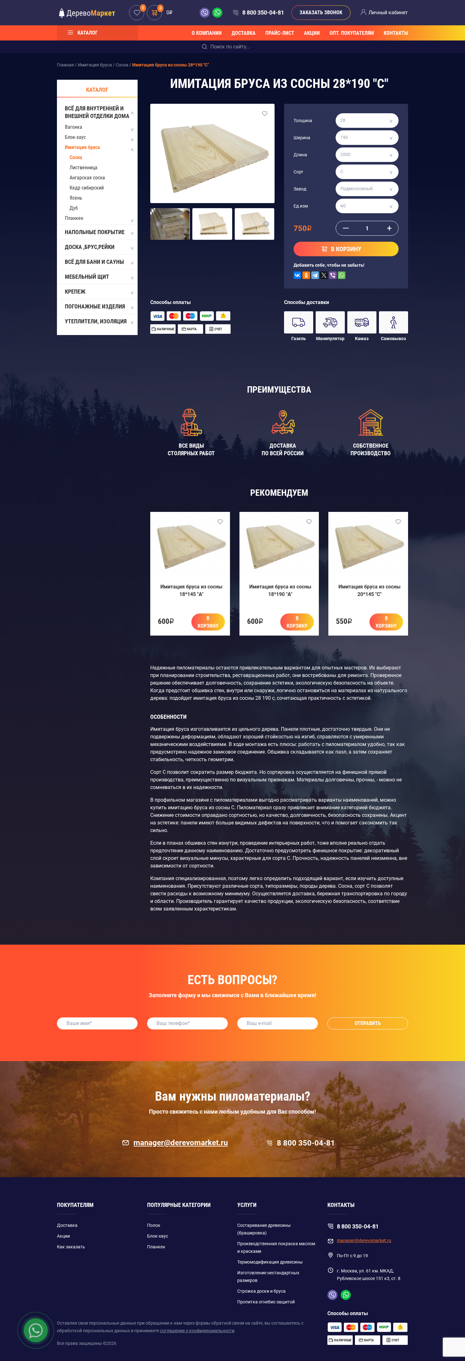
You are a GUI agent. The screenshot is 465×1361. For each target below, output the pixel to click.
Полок (153, 1225)
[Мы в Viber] (206, 13)
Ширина (302, 137)
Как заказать (71, 1246)
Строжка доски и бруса (261, 1291)
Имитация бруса (82, 147)
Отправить (368, 1023)
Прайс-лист (279, 33)
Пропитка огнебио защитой (266, 1301)
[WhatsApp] (341, 275)
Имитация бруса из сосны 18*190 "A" (280, 590)
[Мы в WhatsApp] (217, 13)
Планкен (74, 218)
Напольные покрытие (95, 232)
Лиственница (83, 168)
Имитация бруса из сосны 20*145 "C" (369, 590)
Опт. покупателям (352, 33)
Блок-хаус (75, 137)
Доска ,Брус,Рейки (90, 247)
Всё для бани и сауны (94, 261)
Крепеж (75, 291)
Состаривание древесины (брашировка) (264, 1229)
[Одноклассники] (306, 275)
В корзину (208, 622)
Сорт (298, 171)
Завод (300, 188)
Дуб (74, 208)
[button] (158, 224)
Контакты (396, 33)
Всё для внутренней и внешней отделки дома (97, 112)
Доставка (244, 33)
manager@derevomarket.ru (180, 1143)
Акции (312, 33)
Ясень (76, 198)
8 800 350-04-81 (263, 12)
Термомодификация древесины (270, 1262)
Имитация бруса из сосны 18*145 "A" (191, 590)
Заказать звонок (321, 12)
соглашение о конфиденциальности (197, 1330)
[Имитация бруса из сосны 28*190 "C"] (212, 153)
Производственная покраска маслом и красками (276, 1247)
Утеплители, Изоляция (96, 321)
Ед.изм (301, 205)
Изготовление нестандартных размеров (268, 1276)
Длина (300, 154)
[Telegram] (315, 275)
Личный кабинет (388, 12)
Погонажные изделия (95, 306)
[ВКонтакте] (297, 275)
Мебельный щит (87, 276)
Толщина (303, 120)
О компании (207, 33)
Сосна (76, 157)
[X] (324, 275)
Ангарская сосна (87, 178)
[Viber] (333, 275)
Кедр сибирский (87, 188)
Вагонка (73, 127)
